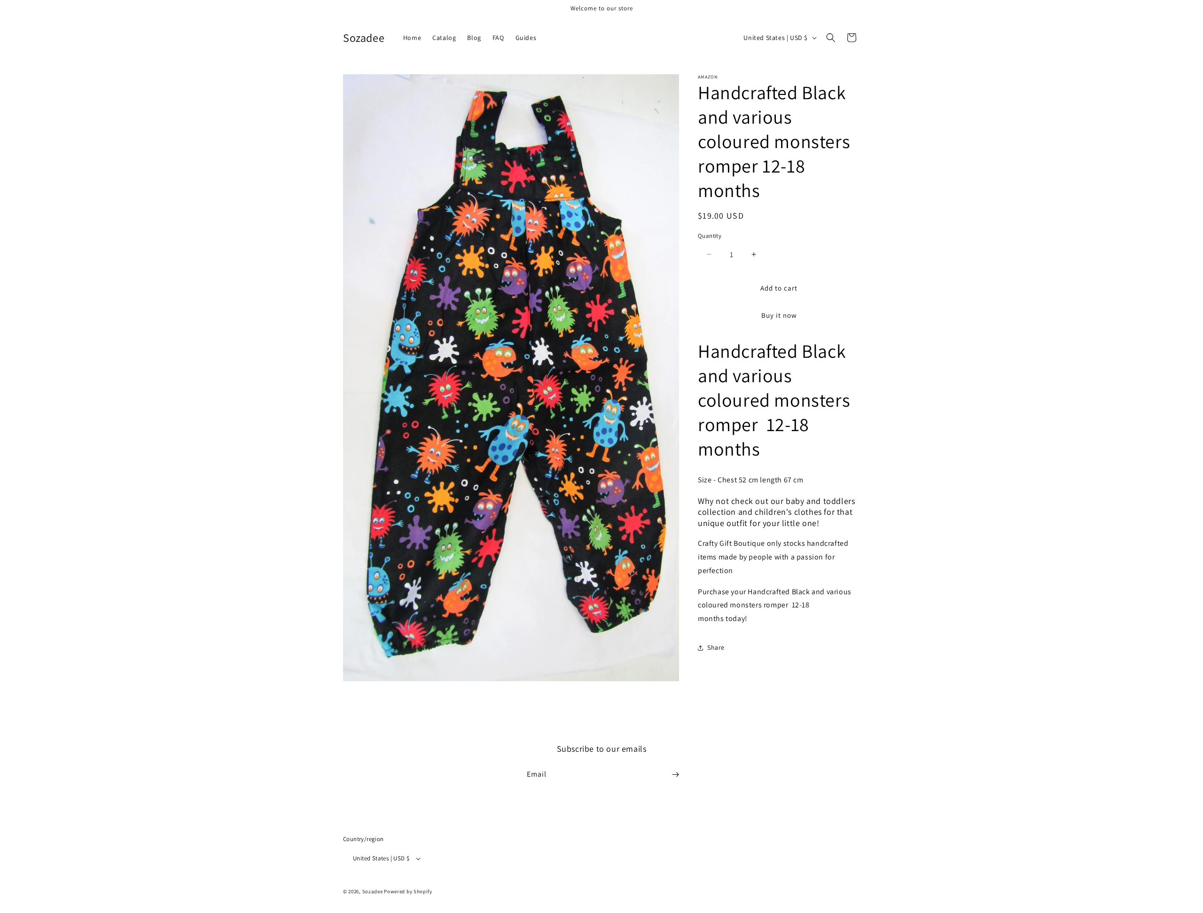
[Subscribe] (675, 774)
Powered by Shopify (408, 891)
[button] (830, 37)
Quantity (709, 236)
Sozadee (372, 891)
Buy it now (779, 315)
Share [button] (716, 647)
